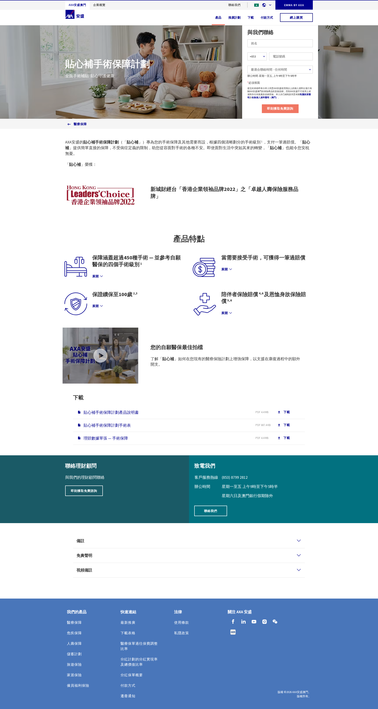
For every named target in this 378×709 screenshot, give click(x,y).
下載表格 (128, 633)
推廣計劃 (234, 17)
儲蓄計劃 (74, 654)
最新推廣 (128, 622)
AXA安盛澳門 (77, 5)
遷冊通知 (128, 696)
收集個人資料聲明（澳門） (265, 97)
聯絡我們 (234, 5)
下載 (251, 17)
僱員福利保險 (78, 685)
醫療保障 (80, 124)
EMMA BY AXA (294, 5)
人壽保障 (74, 643)
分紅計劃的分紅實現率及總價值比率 (139, 662)
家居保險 (74, 675)
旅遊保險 (74, 664)
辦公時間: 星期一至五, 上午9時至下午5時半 (272, 75)
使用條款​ (181, 622)
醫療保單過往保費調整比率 (139, 646)
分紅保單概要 (132, 675)
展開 (95, 276)
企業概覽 (99, 5)
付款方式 (267, 17)
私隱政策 (181, 633)
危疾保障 (74, 633)
